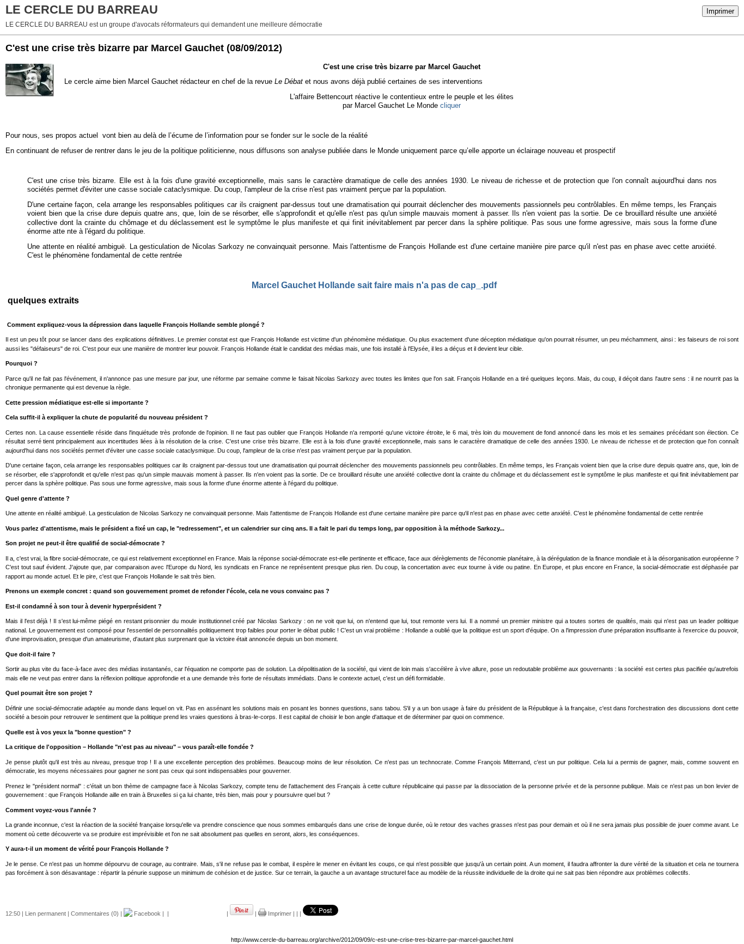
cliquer (450, 105)
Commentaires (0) (95, 913)
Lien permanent (45, 913)
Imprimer (720, 11)
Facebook (146, 913)
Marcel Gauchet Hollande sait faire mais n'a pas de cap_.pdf (374, 285)
